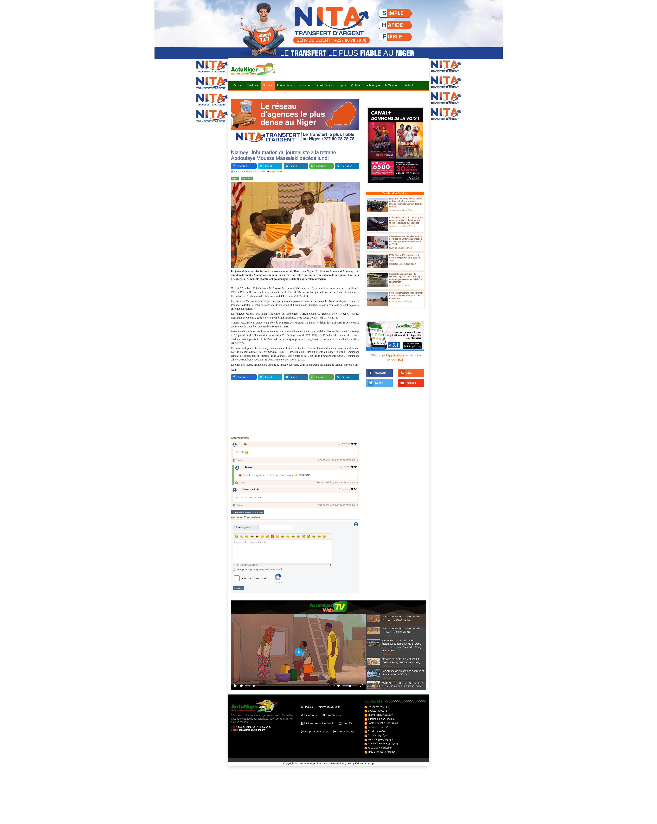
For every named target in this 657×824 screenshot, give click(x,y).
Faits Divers (374, 747)
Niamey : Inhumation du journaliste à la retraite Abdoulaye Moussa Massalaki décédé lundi (283, 155)
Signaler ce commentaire (344, 460)
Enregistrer (238, 588)
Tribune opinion (376, 719)
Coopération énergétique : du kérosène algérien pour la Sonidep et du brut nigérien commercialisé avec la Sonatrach (406, 277)
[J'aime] (352, 443)
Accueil (238, 85)
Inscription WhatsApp (315, 731)
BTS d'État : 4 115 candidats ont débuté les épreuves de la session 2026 (404, 258)
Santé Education (377, 723)
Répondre (322, 460)
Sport (343, 85)
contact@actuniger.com (252, 729)
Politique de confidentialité (318, 723)
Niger (235, 179)
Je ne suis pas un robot (253, 578)
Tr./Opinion (391, 85)
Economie (304, 85)
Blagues (308, 707)
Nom (242, 527)
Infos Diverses (333, 715)
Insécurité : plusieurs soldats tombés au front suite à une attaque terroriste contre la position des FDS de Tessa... (406, 202)
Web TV (347, 723)
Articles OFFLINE (377, 743)
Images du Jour (331, 707)
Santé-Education (324, 85)
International (284, 85)
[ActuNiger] (255, 69)
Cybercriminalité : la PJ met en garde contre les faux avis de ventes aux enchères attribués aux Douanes (406, 220)
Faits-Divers (310, 715)
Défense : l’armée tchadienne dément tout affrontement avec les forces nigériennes (406, 295)
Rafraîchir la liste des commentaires (249, 512)
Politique (252, 85)
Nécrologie (247, 179)
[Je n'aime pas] (355, 443)
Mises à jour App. (346, 731)
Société (267, 85)
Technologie (372, 85)
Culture (355, 85)
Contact (408, 85)
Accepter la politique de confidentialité (259, 569)
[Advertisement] (295, 409)
